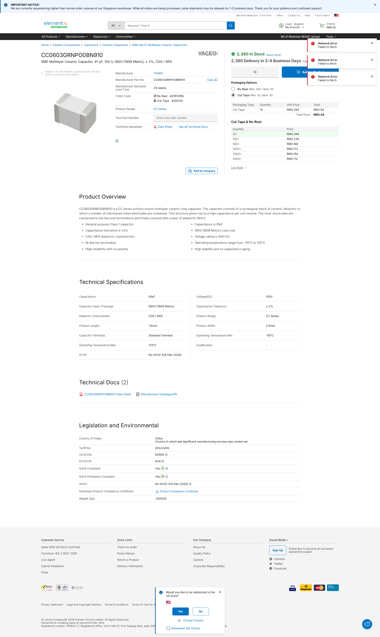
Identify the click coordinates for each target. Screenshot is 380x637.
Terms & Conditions (116, 604)
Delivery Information (130, 566)
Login (288, 24)
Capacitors (91, 45)
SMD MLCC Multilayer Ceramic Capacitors (159, 45)
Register (299, 24)
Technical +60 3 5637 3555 (59, 553)
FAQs (44, 572)
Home (45, 45)
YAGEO (158, 73)
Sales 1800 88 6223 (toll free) (60, 547)
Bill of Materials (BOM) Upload (300, 36)
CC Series (160, 108)
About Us (199, 547)
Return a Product (128, 559)
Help (307, 15)
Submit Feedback (52, 566)
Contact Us (294, 15)
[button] (50, 36)
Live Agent (48, 559)
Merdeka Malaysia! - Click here (254, 15)
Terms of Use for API (145, 604)
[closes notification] (375, 5)
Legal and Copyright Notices (83, 604)
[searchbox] (175, 26)
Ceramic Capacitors (115, 45)
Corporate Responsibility (209, 566)
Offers (279, 15)
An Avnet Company (53, 619)
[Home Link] (55, 25)
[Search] (231, 26)
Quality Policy (202, 553)
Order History (126, 553)
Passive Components (66, 45)
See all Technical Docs (193, 126)
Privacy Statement (52, 604)
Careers (198, 559)
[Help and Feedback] (367, 624)
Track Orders (322, 15)
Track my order (127, 547)
